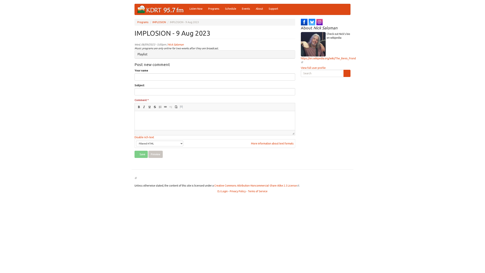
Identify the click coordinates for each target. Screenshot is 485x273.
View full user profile (313, 67)
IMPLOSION (159, 22)
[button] (139, 106)
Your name (141, 70)
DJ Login (222, 191)
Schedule (230, 8)
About (259, 8)
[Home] (162, 9)
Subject (139, 85)
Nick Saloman (176, 44)
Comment (142, 100)
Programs (213, 8)
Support (273, 8)
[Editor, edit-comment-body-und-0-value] (215, 120)
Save (142, 154)
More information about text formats (272, 143)
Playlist (142, 54)
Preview (155, 154)
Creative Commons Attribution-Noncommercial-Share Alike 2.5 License (256, 185)
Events (246, 8)
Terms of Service (258, 191)
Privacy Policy (238, 191)
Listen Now (196, 8)
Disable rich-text (144, 137)
